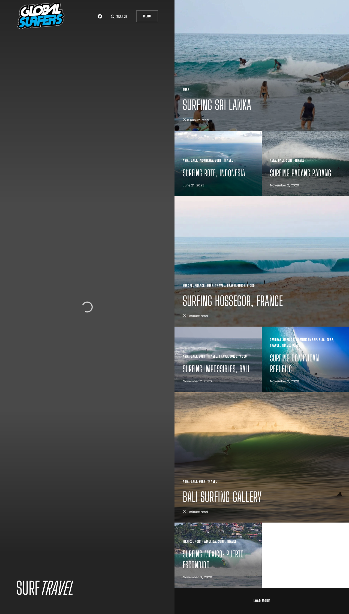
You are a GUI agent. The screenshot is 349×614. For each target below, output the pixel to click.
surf (186, 89)
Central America (282, 339)
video (251, 285)
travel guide (236, 285)
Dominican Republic (310, 339)
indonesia (206, 160)
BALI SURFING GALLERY (222, 497)
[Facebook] (100, 16)
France (200, 285)
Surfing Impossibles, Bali (216, 369)
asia (186, 160)
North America (205, 541)
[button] (119, 16)
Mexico (188, 541)
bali (194, 356)
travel (228, 160)
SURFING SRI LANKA (217, 105)
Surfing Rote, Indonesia (214, 173)
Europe (188, 285)
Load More (262, 600)
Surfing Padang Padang (300, 173)
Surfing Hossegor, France (233, 301)
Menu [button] (147, 16)
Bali (194, 160)
